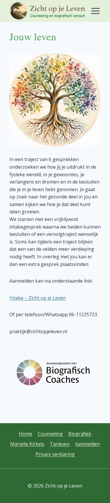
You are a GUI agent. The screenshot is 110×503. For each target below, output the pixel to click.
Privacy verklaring (55, 454)
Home (25, 434)
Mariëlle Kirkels (27, 444)
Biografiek (79, 434)
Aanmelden (87, 444)
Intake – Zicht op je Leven (37, 298)
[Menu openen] (95, 11)
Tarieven (60, 444)
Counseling (50, 434)
